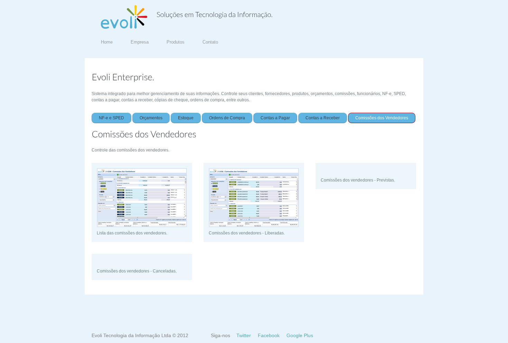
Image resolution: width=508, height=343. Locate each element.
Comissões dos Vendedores (381, 117)
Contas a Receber (322, 117)
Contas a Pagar (275, 117)
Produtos (176, 42)
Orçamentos (151, 117)
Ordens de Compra (227, 117)
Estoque (186, 117)
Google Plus (299, 335)
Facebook (269, 335)
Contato (210, 42)
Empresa (140, 42)
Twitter (243, 335)
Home (107, 42)
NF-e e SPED (111, 117)
